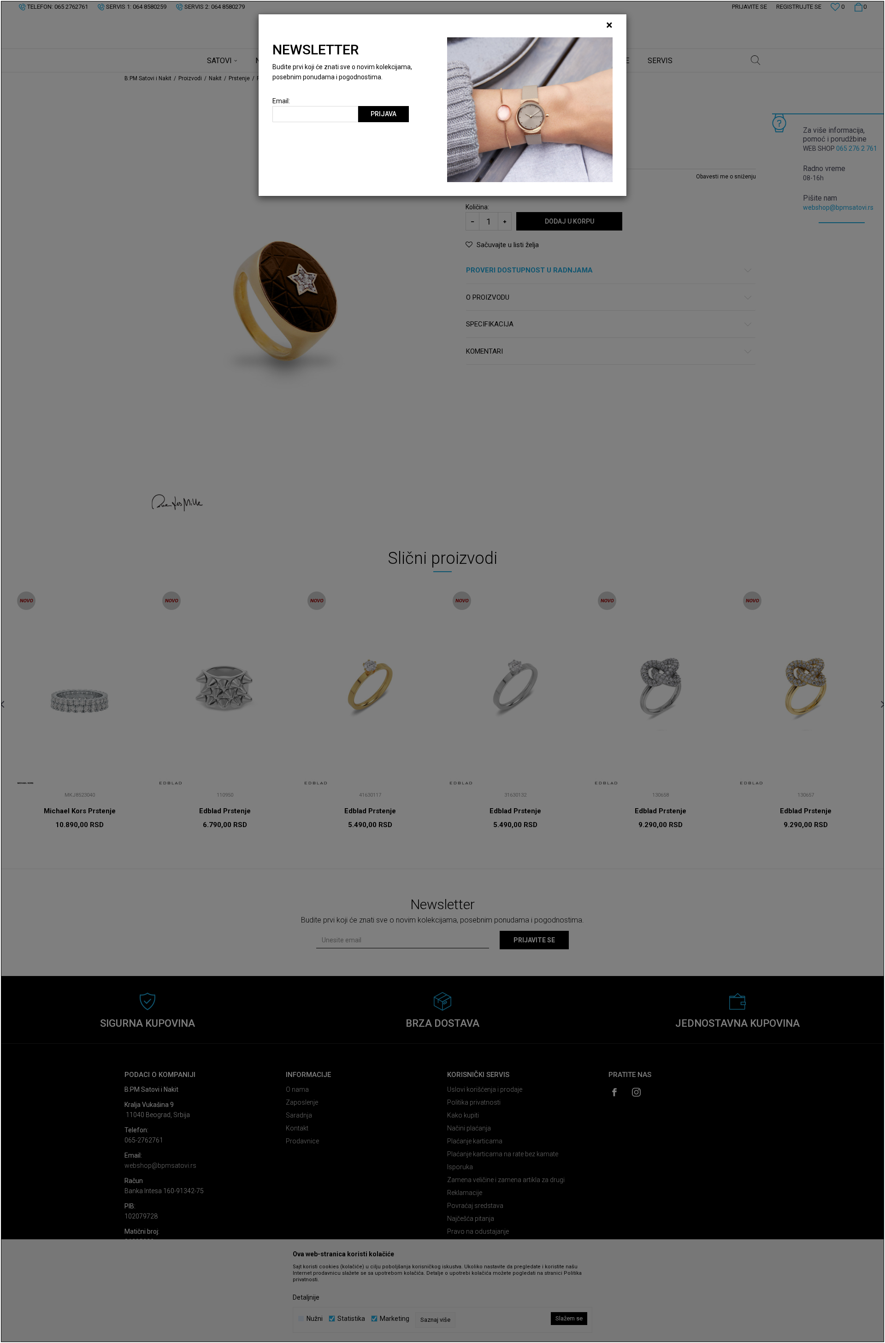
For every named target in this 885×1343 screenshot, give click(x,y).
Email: (281, 101)
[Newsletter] (530, 109)
